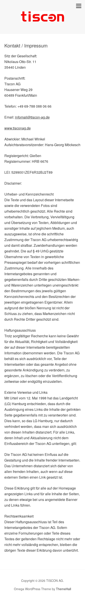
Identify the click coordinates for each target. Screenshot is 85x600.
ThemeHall (63, 589)
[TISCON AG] (42, 18)
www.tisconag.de (17, 128)
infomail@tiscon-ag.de (32, 117)
